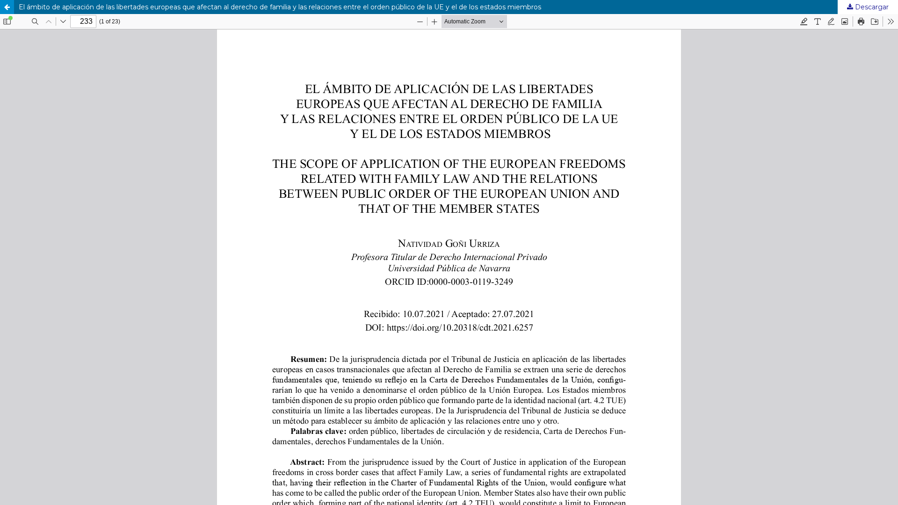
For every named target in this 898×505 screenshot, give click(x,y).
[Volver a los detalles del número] (7, 7)
